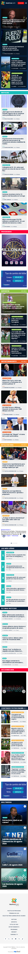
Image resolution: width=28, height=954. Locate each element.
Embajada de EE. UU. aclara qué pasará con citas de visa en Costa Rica (14, 163)
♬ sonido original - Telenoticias (9, 535)
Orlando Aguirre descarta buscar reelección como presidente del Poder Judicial (14, 18)
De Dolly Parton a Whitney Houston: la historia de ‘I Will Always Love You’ (14, 403)
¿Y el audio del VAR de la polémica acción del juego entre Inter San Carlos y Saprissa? (14, 335)
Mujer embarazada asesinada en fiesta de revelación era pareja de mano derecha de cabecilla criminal (14, 615)
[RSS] (19, 939)
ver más (23, 291)
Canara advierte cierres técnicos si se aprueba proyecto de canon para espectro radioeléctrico (14, 627)
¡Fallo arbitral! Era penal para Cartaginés (14, 320)
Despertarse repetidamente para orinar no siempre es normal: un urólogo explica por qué (14, 460)
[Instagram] (12, 939)
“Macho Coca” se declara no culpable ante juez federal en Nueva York (14, 650)
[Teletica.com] (9, 3)
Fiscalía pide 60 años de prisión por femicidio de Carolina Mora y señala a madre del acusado (14, 600)
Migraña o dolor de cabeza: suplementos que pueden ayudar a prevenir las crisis (14, 730)
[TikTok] (22, 939)
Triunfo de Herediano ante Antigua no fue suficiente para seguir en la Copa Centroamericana (14, 79)
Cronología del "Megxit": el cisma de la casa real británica (14, 429)
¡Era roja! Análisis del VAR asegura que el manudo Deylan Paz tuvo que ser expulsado (14, 303)
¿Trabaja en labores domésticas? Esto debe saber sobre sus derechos (14, 514)
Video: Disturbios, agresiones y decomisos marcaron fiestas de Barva (14, 589)
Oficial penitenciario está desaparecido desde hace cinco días (14, 566)
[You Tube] (15, 939)
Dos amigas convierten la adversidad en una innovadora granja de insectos (14, 661)
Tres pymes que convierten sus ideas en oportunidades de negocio (14, 716)
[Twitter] (9, 939)
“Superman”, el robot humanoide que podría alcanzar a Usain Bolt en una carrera (14, 771)
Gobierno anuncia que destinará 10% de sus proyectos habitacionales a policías (14, 43)
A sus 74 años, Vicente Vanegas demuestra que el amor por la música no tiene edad (14, 757)
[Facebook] (5, 939)
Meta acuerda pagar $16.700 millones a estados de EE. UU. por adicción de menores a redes (14, 215)
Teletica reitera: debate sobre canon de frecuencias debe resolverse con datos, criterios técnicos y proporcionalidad (14, 638)
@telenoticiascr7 (6, 529)
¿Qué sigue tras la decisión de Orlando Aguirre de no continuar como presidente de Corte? (14, 108)
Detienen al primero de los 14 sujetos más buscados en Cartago (14, 189)
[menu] (26, 3)
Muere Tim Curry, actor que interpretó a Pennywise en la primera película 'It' (14, 376)
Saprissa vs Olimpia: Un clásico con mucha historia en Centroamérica (14, 350)
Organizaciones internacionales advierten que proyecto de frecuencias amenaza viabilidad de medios (14, 135)
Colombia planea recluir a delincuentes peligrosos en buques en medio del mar (14, 63)
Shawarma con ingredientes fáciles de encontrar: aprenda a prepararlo (14, 487)
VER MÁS (23, 361)
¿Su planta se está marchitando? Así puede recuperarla (14, 744)
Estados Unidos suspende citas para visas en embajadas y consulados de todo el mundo (14, 555)
